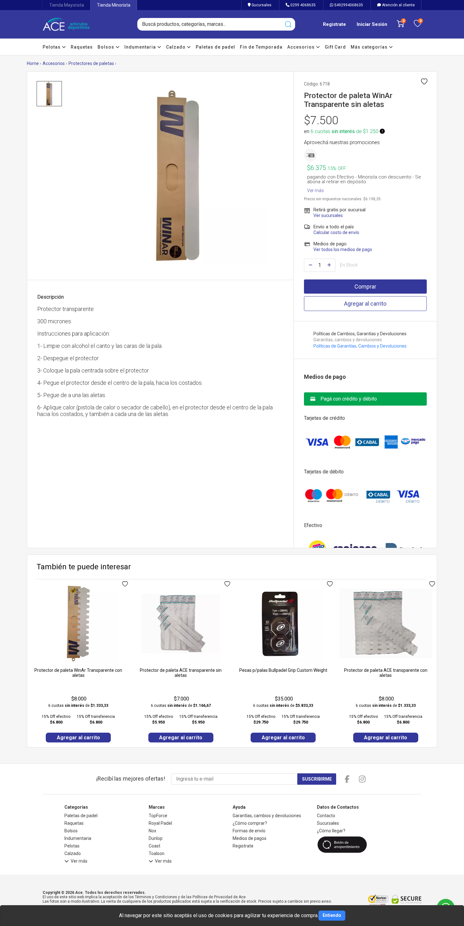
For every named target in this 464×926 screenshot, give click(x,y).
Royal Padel (160, 823)
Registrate (334, 24)
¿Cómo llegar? (331, 831)
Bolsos (107, 47)
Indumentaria (140, 47)
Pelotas (52, 47)
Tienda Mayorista (66, 5)
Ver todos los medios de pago (342, 249)
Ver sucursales (328, 215)
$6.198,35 (372, 199)
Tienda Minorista (113, 5)
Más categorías (370, 47)
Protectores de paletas (91, 63)
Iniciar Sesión (372, 24)
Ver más (315, 189)
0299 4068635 (302, 5)
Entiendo (332, 915)
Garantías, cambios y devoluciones (267, 815)
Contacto (326, 815)
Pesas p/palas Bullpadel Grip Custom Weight (283, 670)
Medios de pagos (249, 838)
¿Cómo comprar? (250, 823)
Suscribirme (317, 779)
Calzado (176, 47)
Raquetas (82, 47)
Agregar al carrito (365, 303)
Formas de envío (249, 831)
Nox (152, 831)
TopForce (158, 815)
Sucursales (261, 5)
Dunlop (156, 838)
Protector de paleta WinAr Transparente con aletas (78, 673)
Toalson (156, 853)
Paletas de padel (215, 47)
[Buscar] (288, 24)
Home (33, 63)
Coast (154, 846)
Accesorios (301, 47)
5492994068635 (348, 5)
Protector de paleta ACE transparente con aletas (385, 673)
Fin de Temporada (261, 47)
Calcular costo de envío (336, 232)
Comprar (365, 286)
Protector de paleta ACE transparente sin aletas (181, 673)
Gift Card (335, 47)
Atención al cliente (398, 5)
